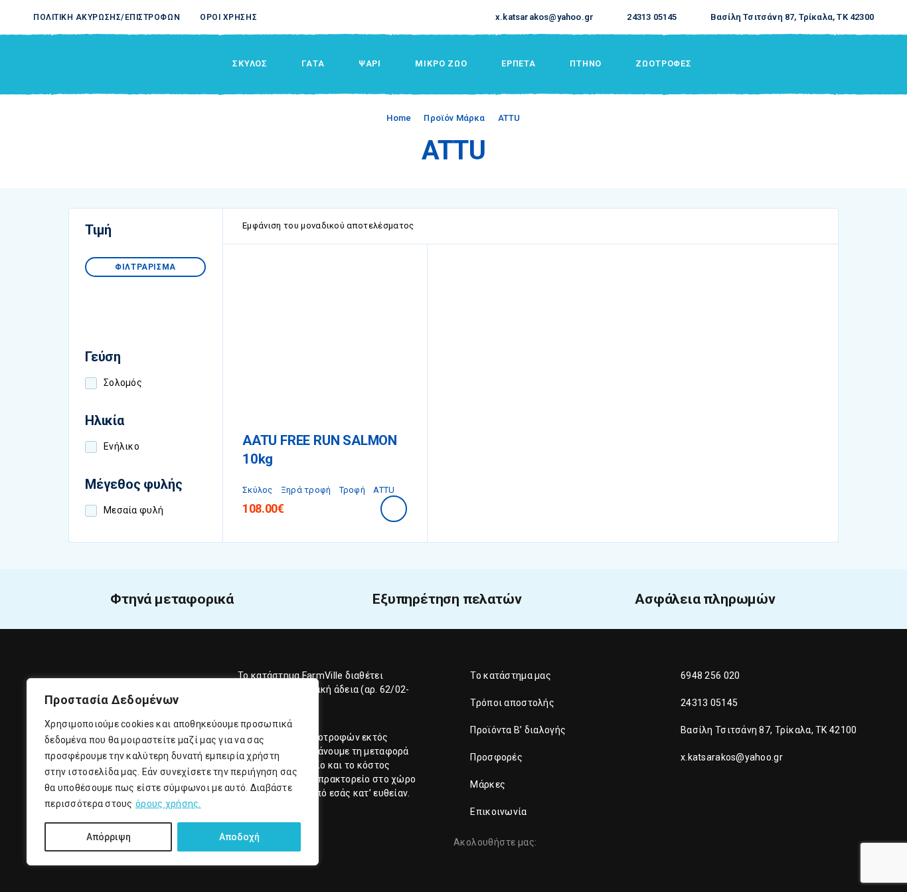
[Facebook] (549, 843)
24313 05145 (652, 17)
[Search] (776, 64)
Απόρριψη (108, 837)
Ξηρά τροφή (306, 490)
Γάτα (312, 63)
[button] (393, 508)
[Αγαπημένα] (837, 64)
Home (398, 118)
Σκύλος (250, 63)
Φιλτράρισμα (145, 267)
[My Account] (806, 64)
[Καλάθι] (868, 63)
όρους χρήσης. (168, 803)
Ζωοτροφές (663, 63)
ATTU (383, 490)
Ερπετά (518, 63)
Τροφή (352, 490)
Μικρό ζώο (441, 63)
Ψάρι (370, 63)
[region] (173, 771)
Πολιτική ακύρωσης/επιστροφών (106, 17)
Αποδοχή (239, 837)
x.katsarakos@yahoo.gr (544, 17)
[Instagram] (572, 843)
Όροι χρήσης (228, 17)
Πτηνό (586, 63)
